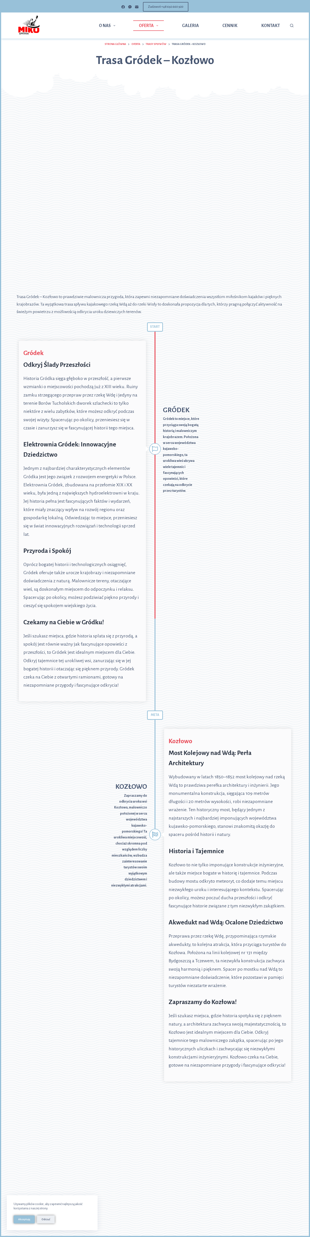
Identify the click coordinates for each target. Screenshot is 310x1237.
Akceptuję (24, 1219)
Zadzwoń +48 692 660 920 (165, 6)
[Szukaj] (291, 25)
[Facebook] (123, 7)
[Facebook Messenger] (130, 7)
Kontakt (270, 25)
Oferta (146, 25)
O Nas (105, 25)
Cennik (229, 25)
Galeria (190, 25)
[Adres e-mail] (136, 7)
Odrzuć (46, 1219)
